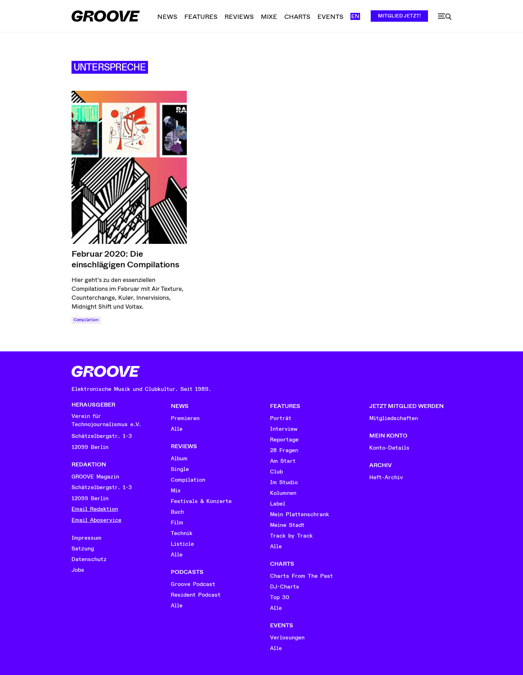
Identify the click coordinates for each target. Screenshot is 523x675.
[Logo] (106, 16)
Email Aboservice (96, 520)
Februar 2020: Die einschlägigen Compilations (125, 259)
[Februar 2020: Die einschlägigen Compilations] (129, 167)
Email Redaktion (95, 509)
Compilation (86, 320)
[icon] (444, 16)
